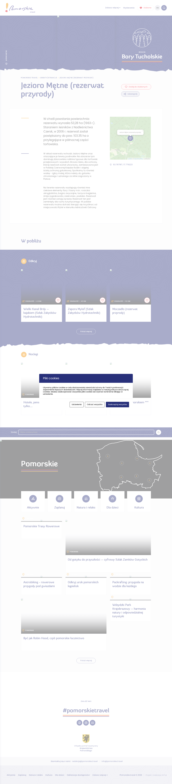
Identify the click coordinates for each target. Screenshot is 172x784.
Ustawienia (77, 404)
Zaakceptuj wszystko (117, 404)
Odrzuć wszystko (94, 404)
